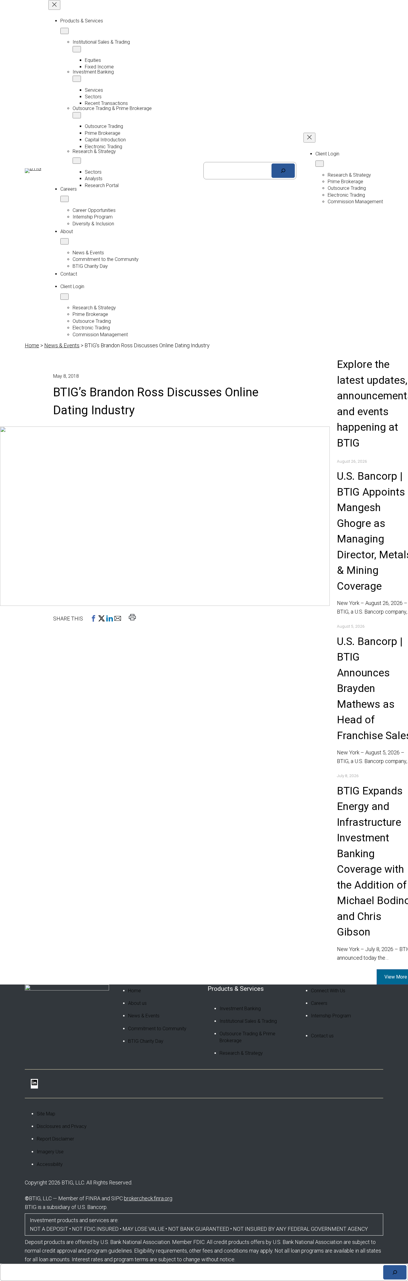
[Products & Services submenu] (64, 31)
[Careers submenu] (64, 199)
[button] (93, 618)
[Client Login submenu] (64, 297)
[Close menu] (54, 5)
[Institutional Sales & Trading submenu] (77, 49)
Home (32, 345)
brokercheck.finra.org (148, 1198)
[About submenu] (64, 241)
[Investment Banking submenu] (77, 79)
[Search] (283, 170)
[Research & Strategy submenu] (77, 161)
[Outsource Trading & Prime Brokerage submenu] (77, 115)
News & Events (61, 345)
